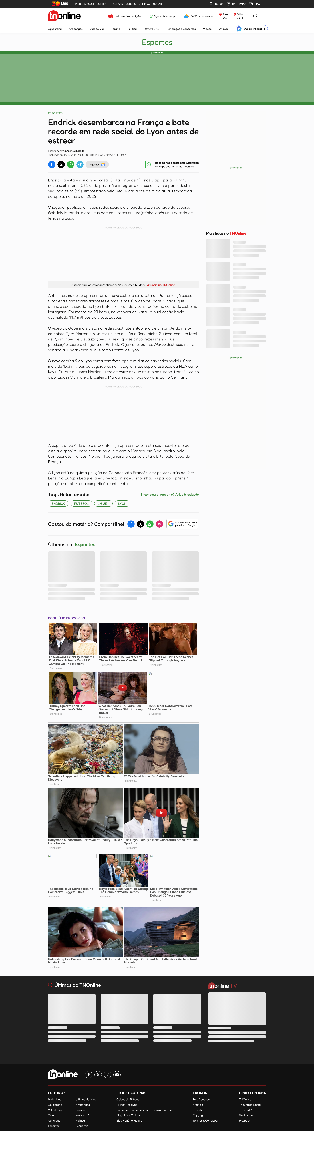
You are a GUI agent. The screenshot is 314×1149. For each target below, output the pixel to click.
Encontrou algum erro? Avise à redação (169, 494)
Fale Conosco (201, 1099)
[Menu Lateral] (264, 16)
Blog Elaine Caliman (128, 1115)
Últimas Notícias (86, 1099)
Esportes (157, 42)
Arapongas (75, 29)
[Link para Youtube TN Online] (117, 1074)
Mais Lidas (54, 1099)
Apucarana (55, 29)
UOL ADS (158, 4)
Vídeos (207, 29)
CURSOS (131, 4)
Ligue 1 (103, 503)
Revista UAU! (152, 29)
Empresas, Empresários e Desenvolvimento (144, 1110)
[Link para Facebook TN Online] (88, 1074)
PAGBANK (117, 4)
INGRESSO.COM (84, 4)
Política (132, 29)
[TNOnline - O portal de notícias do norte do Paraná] (64, 16)
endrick (58, 503)
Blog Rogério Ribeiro (129, 1120)
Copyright (199, 1115)
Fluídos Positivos (126, 1104)
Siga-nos (94, 164)
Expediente (200, 1110)
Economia (82, 1126)
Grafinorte (246, 1115)
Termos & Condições (206, 1120)
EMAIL (258, 4)
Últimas (223, 29)
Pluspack (244, 1120)
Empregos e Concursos (181, 29)
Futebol (81, 503)
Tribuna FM (246, 1110)
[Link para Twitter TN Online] (98, 1074)
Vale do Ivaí (97, 29)
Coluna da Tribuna (127, 1099)
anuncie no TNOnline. (161, 285)
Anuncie (198, 1104)
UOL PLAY (144, 4)
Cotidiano (54, 1120)
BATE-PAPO (239, 4)
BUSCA (219, 4)
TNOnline (245, 1099)
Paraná (115, 29)
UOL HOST (103, 4)
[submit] (255, 16)
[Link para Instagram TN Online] (107, 1074)
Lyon (122, 503)
